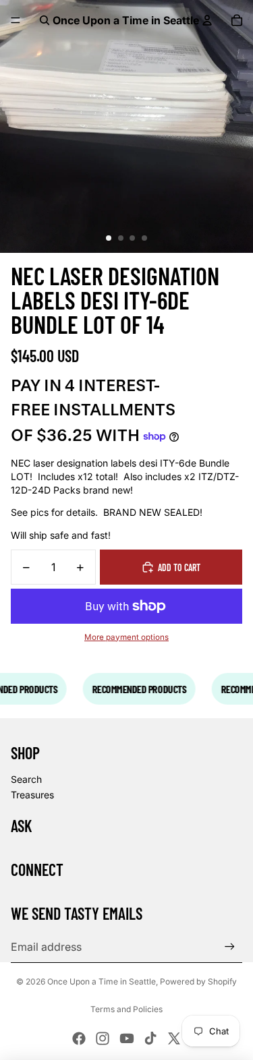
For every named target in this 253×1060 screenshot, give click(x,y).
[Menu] (15, 20)
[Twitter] (174, 1038)
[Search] (44, 20)
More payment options (126, 637)
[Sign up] (229, 946)
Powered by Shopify (198, 981)
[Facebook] (79, 1038)
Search (26, 779)
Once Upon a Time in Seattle (101, 981)
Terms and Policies (126, 1009)
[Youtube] (127, 1038)
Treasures (32, 794)
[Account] (207, 20)
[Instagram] (102, 1038)
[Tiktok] (150, 1038)
